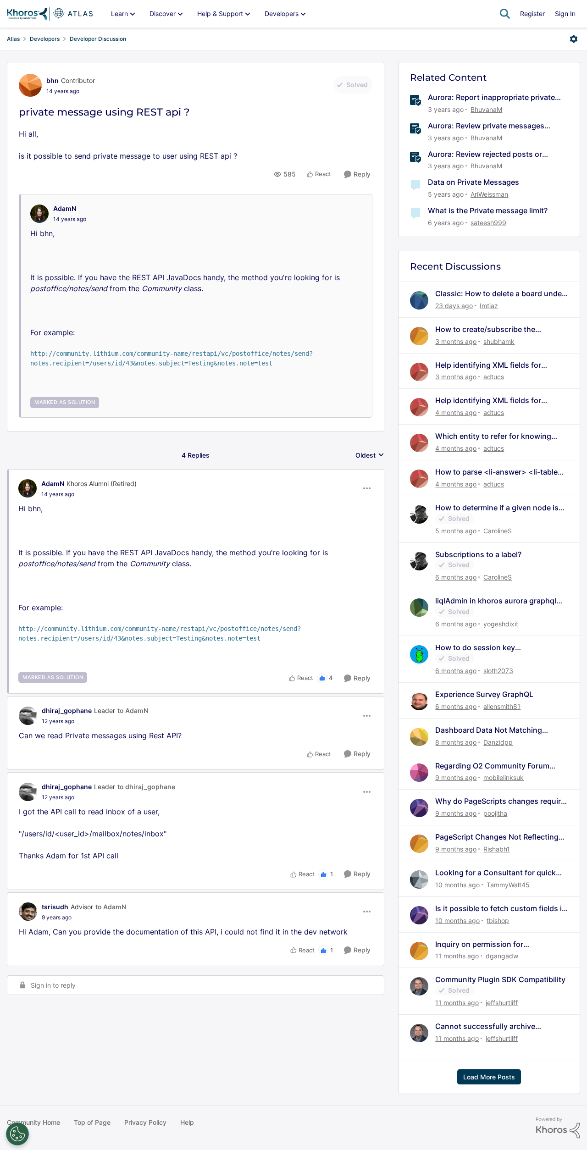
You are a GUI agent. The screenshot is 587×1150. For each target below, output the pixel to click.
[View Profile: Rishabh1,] (419, 844)
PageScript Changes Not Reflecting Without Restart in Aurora (497, 837)
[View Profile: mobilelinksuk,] (419, 772)
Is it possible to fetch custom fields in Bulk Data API (500, 908)
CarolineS (497, 531)
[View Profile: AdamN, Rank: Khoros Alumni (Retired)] (27, 488)
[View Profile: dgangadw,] (419, 951)
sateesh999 (488, 223)
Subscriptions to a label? (478, 554)
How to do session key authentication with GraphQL (486, 647)
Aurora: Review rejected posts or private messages (485, 154)
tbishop (498, 920)
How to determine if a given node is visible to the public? (497, 508)
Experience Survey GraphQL (484, 694)
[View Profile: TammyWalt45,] (419, 879)
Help (187, 1122)
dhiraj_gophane (67, 710)
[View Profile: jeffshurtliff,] (419, 986)
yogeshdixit (500, 624)
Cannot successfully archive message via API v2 (485, 1026)
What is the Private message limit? (488, 210)
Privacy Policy (145, 1122)
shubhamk (499, 341)
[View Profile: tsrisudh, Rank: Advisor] (28, 911)
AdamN (64, 208)
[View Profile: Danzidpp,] (419, 737)
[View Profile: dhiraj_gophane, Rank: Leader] (28, 716)
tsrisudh (55, 907)
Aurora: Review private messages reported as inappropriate (486, 126)
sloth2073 (498, 671)
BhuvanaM (486, 109)
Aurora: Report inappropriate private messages (491, 97)
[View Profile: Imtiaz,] (419, 300)
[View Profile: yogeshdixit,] (419, 607)
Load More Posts (489, 1077)
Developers (45, 38)
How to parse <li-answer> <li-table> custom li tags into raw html (499, 472)
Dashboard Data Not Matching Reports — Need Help (488, 730)
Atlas (13, 38)
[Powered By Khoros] (558, 1128)
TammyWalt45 (508, 885)
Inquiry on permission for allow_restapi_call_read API (482, 944)
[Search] (504, 13)
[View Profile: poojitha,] (419, 808)
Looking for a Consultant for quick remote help (495, 873)
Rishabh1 (496, 849)
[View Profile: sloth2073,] (419, 654)
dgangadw (502, 956)
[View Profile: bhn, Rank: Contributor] (30, 85)
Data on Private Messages (473, 182)
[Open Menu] (573, 39)
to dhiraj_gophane (146, 787)
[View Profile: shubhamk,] (419, 336)
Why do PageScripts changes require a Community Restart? (500, 801)
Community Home (33, 1122)
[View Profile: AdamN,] (39, 214)
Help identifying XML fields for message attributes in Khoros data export (495, 365)
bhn (52, 80)
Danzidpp (498, 742)
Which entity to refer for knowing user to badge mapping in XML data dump (497, 436)
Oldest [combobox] (369, 455)
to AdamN (132, 710)
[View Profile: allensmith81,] (419, 701)
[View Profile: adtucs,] (419, 372)
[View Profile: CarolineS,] (419, 514)
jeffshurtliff (502, 1002)
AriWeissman (489, 194)
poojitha (495, 813)
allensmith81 (502, 706)
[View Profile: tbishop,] (419, 915)
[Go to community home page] (50, 14)
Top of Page (92, 1122)
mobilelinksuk (503, 777)
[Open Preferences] (17, 1133)
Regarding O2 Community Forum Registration (492, 766)
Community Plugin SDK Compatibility (500, 979)
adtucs (493, 377)
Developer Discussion (98, 38)
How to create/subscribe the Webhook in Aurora (485, 329)
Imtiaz (489, 306)
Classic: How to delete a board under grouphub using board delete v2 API (500, 294)
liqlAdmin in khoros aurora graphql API (495, 601)
